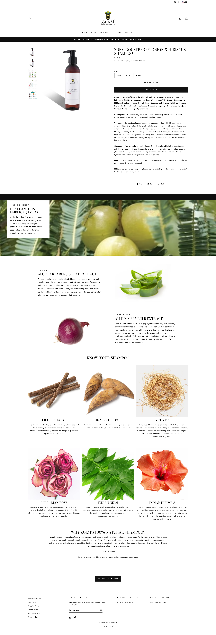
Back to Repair (109, 578)
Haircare (116, 33)
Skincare (104, 33)
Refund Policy (33, 609)
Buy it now (151, 89)
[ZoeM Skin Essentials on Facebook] (75, 617)
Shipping (127, 61)
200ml (128, 75)
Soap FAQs (32, 602)
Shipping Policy (33, 606)
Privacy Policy (33, 617)
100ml (119, 75)
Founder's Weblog (34, 598)
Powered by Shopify (108, 626)
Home (84, 33)
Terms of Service (33, 613)
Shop (93, 33)
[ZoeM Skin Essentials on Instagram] (70, 617)
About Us (129, 33)
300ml (138, 75)
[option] (108, 39)
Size (116, 71)
